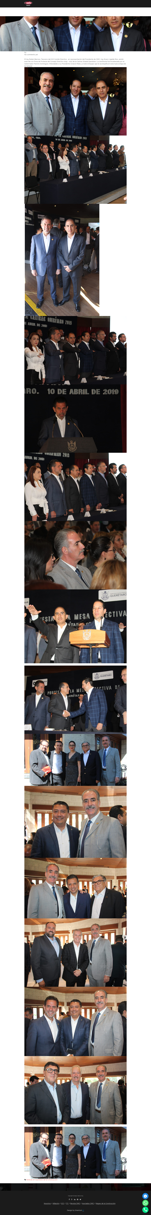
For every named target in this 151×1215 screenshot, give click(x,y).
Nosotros (28, 10)
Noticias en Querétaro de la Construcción (41, 1180)
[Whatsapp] (145, 1203)
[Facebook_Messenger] (145, 1196)
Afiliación (41, 10)
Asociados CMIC (88, 10)
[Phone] (145, 1210)
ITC (59, 10)
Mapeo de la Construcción (35, 13)
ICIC (51, 10)
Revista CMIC (71, 10)
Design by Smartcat (74, 1210)
